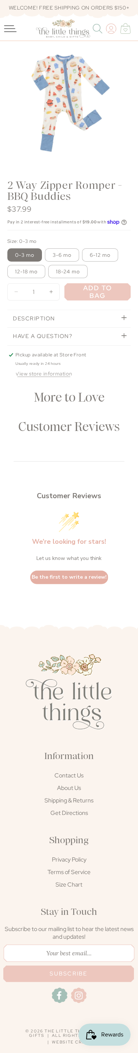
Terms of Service (69, 872)
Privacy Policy (69, 859)
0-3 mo (24, 255)
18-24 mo (68, 271)
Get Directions (69, 813)
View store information (43, 373)
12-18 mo (26, 271)
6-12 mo (100, 255)
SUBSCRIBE (68, 973)
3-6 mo (62, 255)
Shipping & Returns (69, 800)
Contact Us (69, 775)
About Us (69, 788)
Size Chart (69, 884)
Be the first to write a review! (69, 577)
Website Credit (72, 1042)
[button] (98, 28)
